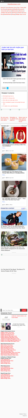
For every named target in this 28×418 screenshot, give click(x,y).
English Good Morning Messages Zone (11, 340)
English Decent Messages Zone (9, 336)
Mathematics (15, 11)
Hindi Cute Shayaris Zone (7, 348)
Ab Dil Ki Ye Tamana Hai (8, 98)
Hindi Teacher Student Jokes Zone (9, 355)
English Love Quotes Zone (7, 333)
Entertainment (7, 14)
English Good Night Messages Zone (10, 341)
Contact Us (25, 415)
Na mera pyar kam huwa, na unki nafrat (5, 119)
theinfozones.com (14, 4)
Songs (13, 14)
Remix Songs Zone (5, 363)
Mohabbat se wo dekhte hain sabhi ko (14, 119)
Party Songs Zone (5, 362)
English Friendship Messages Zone (10, 338)
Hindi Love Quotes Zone (7, 346)
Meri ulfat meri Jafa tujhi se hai (10, 100)
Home (2, 7)
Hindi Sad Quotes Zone (7, 347)
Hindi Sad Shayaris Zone (7, 351)
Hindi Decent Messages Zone (8, 350)
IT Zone (6, 7)
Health (15, 9)
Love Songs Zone (5, 359)
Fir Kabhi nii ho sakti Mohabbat (10, 106)
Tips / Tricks (20, 7)
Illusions (21, 11)
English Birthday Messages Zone (9, 337)
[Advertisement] (14, 32)
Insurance (20, 9)
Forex (9, 11)
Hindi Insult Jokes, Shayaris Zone (9, 353)
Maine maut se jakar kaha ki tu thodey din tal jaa (23, 119)
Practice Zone (12, 7)
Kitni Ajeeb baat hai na (8, 96)
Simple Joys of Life (21, 14)
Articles (20, 12)
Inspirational (10, 9)
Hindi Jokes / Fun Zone (7, 345)
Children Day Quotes (6, 12)
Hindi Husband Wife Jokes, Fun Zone (10, 352)
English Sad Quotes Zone (7, 334)
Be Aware (15, 12)
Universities (4, 11)
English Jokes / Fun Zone (7, 332)
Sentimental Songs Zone (7, 360)
